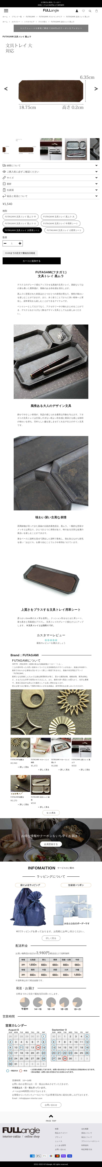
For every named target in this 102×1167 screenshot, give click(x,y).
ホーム (5, 17)
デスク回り (42, 22)
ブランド (58, 1137)
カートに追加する (32, 260)
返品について (86, 1137)
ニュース (58, 1141)
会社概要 (85, 1129)
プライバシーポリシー (90, 1141)
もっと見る (51, 813)
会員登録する (51, 844)
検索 (57, 1129)
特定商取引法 (86, 1149)
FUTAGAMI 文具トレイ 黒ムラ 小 (20, 223)
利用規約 (85, 1145)
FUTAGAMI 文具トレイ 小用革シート (64, 230)
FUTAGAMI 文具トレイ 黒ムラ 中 (20, 216)
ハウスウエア (29, 22)
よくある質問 (60, 1145)
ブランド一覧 (17, 17)
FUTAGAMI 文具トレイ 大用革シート (22, 230)
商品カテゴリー (61, 1133)
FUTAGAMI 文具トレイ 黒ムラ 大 (58, 216)
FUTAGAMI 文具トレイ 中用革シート (60, 223)
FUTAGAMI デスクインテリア (51, 17)
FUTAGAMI (30, 17)
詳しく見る (51, 938)
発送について (86, 1133)
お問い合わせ (51, 1105)
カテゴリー (16, 22)
